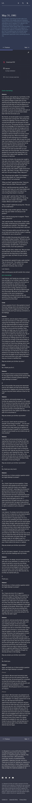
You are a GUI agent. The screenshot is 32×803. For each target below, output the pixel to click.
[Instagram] (6, 777)
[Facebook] (2, 777)
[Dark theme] (18, 3)
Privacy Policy (23, 799)
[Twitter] (9, 777)
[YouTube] (13, 777)
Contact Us (4, 799)
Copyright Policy (13, 799)
